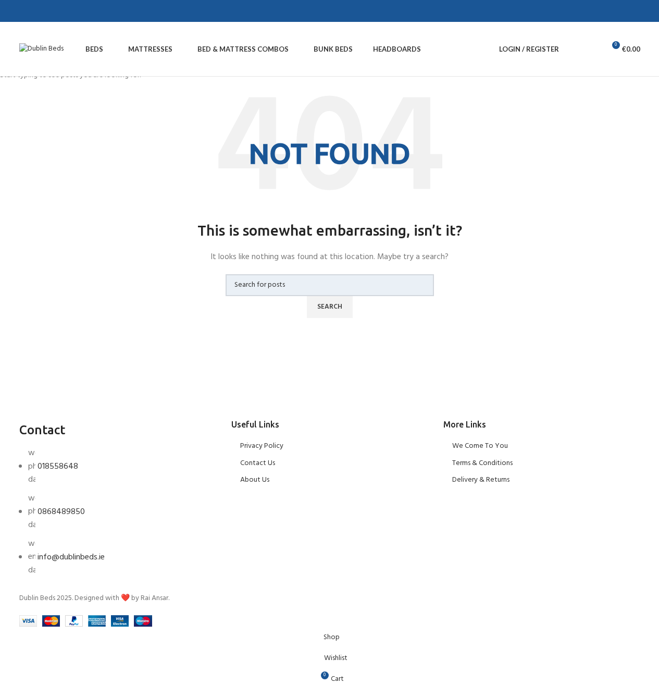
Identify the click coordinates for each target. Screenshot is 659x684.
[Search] (573, 49)
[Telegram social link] (86, 11)
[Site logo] (41, 49)
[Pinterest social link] (61, 11)
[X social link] (48, 11)
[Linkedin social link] (73, 11)
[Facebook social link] (36, 11)
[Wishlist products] (592, 49)
